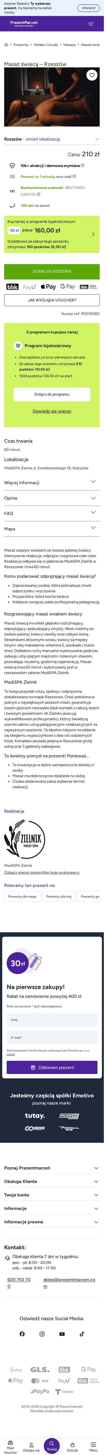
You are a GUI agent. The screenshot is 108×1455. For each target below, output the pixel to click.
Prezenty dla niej (58, 896)
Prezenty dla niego (22, 896)
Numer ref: (70, 313)
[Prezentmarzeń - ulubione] (90, 24)
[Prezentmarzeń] (24, 24)
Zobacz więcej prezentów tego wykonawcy (41, 872)
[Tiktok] (82, 1334)
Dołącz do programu (52, 394)
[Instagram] (42, 1334)
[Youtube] (62, 1334)
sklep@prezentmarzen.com (69, 1283)
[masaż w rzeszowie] (52, 96)
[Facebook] (22, 1334)
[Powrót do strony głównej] (6, 45)
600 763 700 (18, 1283)
